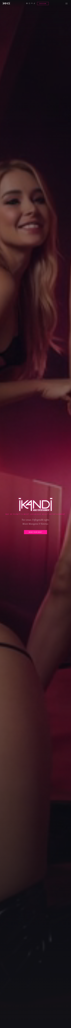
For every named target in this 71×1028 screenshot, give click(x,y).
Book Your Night (35, 532)
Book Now (42, 3)
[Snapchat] (32, 3)
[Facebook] (27, 3)
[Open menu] (66, 3)
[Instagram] (29, 3)
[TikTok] (34, 3)
